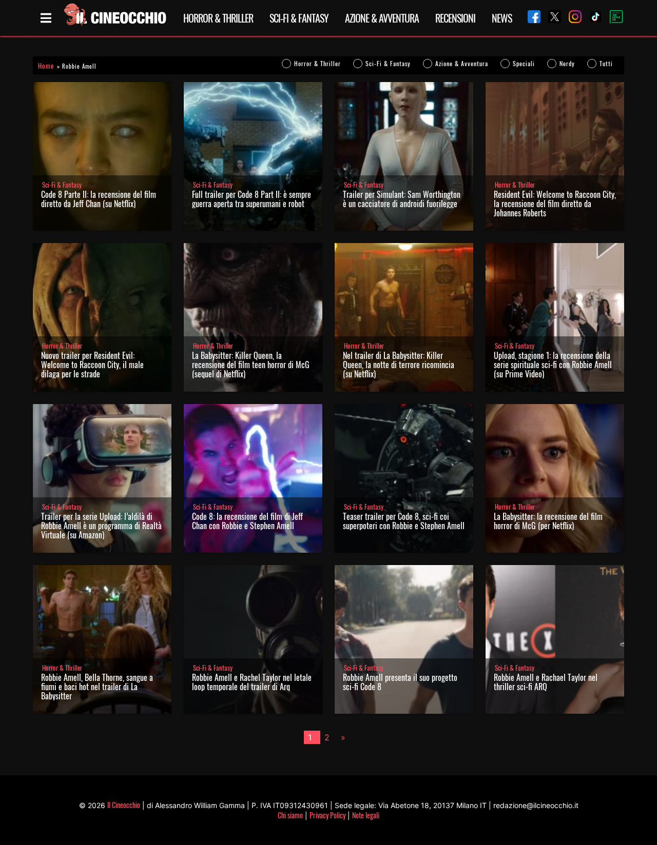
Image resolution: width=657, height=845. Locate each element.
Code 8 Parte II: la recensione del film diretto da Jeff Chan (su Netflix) (98, 199)
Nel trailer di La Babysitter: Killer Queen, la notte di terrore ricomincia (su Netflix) (398, 364)
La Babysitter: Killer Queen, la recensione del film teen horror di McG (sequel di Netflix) (251, 364)
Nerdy (567, 63)
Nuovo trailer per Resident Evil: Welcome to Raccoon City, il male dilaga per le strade (92, 364)
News (502, 18)
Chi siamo (290, 815)
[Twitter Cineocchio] (550, 17)
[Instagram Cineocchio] (571, 17)
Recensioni (455, 18)
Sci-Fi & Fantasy (298, 18)
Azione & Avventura (382, 18)
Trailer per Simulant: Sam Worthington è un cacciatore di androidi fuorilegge (401, 199)
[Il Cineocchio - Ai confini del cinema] (114, 18)
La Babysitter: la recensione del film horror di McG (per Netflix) (548, 521)
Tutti (606, 63)
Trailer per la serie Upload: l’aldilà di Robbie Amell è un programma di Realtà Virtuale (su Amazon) (101, 525)
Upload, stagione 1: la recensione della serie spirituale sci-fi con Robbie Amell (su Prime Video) (553, 364)
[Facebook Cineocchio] (530, 17)
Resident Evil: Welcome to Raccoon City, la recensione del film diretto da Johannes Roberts (555, 203)
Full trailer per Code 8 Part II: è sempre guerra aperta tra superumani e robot (251, 199)
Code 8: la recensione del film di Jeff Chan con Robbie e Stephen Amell (247, 521)
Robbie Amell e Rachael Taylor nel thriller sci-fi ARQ (545, 682)
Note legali (365, 815)
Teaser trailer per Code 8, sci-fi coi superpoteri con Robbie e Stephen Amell (404, 521)
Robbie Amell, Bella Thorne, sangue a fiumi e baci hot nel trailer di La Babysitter (97, 686)
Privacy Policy (327, 815)
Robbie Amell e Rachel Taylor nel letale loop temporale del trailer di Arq (252, 682)
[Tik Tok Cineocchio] (592, 17)
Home (46, 66)
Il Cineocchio (123, 804)
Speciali (524, 63)
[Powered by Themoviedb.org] (612, 18)
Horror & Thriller (218, 18)
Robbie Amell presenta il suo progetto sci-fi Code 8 (400, 682)
